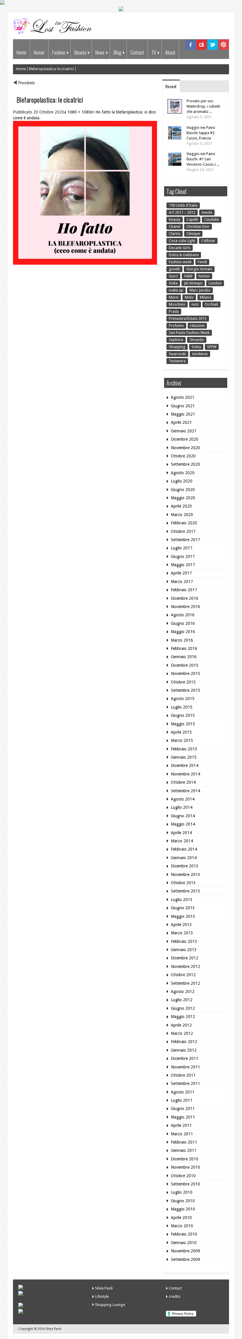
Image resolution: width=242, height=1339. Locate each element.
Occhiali (211, 304)
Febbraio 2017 (184, 589)
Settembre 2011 (185, 1083)
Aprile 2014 (181, 832)
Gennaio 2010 (184, 1242)
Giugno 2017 (183, 556)
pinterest (223, 49)
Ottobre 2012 (183, 974)
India (173, 283)
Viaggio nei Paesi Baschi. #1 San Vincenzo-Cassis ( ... (203, 159)
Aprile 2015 (181, 732)
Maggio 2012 (183, 1016)
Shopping (177, 347)
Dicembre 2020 (184, 439)
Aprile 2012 (181, 1025)
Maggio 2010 (183, 1209)
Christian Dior (198, 226)
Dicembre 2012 (184, 958)
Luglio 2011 (181, 1100)
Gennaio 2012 (184, 1050)
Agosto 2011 (182, 1092)
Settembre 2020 (185, 464)
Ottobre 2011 (183, 1075)
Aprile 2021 (181, 422)
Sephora (176, 339)
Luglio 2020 (181, 481)
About (170, 52)
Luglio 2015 (181, 707)
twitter (212, 49)
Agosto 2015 (182, 698)
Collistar (208, 240)
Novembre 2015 (185, 673)
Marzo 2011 (182, 1134)
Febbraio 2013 (184, 941)
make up (176, 290)
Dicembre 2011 (184, 1058)
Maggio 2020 (183, 497)
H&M (188, 276)
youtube (201, 49)
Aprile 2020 (181, 506)
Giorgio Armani (199, 269)
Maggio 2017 (183, 564)
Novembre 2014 (185, 774)
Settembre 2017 (185, 539)
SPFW (211, 347)
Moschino (177, 304)
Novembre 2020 (185, 447)
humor (204, 276)
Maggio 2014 (183, 824)
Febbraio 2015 (184, 749)
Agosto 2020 (182, 472)
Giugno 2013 (183, 907)
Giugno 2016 (183, 623)
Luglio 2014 (181, 807)
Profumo (176, 325)
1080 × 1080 (79, 112)
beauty (174, 219)
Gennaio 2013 (184, 949)
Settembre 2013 (185, 891)
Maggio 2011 (183, 1117)
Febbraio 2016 (184, 648)
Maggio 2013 (183, 916)
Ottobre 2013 (183, 882)
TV (153, 52)
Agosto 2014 (182, 799)
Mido (189, 297)
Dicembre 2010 (184, 1159)
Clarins (174, 233)
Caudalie (211, 219)
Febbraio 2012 (184, 1041)
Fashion (58, 52)
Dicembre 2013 (184, 866)
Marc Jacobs (199, 290)
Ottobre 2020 (183, 456)
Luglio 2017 (181, 548)
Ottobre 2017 (183, 531)
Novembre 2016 (185, 606)
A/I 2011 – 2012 (182, 212)
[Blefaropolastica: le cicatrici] (85, 263)
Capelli (192, 219)
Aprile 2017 (181, 573)
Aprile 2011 (181, 1125)
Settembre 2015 (185, 690)
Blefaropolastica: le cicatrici (51, 69)
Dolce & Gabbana (184, 255)
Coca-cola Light (182, 240)
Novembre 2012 (185, 966)
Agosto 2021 (182, 397)
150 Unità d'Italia (183, 205)
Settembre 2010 (185, 1184)
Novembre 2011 (185, 1067)
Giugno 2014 (183, 815)
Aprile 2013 (181, 924)
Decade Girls (179, 248)
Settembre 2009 (185, 1259)
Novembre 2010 (185, 1167)
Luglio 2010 (181, 1192)
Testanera (177, 361)
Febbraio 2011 (184, 1142)
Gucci (173, 276)
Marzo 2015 (182, 740)
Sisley (196, 347)
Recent (171, 86)
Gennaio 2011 (184, 1150)
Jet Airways (193, 283)
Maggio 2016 (183, 631)
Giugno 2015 (183, 715)
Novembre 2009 (185, 1251)
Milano (205, 297)
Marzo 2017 (182, 581)
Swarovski (177, 354)
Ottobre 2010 (183, 1175)
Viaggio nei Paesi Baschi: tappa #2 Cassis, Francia (201, 132)
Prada (174, 311)
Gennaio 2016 (184, 656)
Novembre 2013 (185, 874)
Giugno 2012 (183, 1008)
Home (21, 52)
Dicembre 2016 (184, 598)
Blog (117, 52)
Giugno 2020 (183, 489)
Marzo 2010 (182, 1225)
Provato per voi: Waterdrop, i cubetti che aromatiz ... (203, 106)
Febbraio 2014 (184, 849)
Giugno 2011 (183, 1108)
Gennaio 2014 (184, 857)
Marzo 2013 (182, 932)
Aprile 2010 (181, 1217)
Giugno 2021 (183, 405)
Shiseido (196, 339)
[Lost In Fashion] (54, 33)
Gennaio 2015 (184, 757)
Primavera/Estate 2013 (188, 318)
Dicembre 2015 (184, 665)
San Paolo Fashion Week (189, 332)
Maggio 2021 (183, 414)
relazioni (197, 325)
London (215, 283)
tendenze (200, 354)
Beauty (80, 52)
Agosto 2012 (182, 991)
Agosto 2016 (182, 614)
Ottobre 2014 (183, 782)
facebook (190, 49)
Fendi (202, 262)
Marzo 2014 (182, 841)
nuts (195, 304)
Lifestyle (102, 1296)
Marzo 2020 (182, 514)
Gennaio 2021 (184, 431)
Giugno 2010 (183, 1200)
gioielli (174, 269)
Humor (39, 52)
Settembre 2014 (185, 790)
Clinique (193, 233)
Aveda (207, 212)
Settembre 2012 (185, 983)
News (99, 52)
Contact (137, 52)
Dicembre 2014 (184, 765)
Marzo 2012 (182, 1033)
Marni (174, 297)
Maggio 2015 (183, 724)
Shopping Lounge (110, 1304)
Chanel (174, 226)
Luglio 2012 (181, 999)
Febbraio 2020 (184, 523)
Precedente (26, 82)
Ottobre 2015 (183, 682)
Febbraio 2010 (184, 1234)
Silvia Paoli (104, 1288)
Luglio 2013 (181, 899)
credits (174, 1296)
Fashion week (180, 262)
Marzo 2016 (182, 640)
